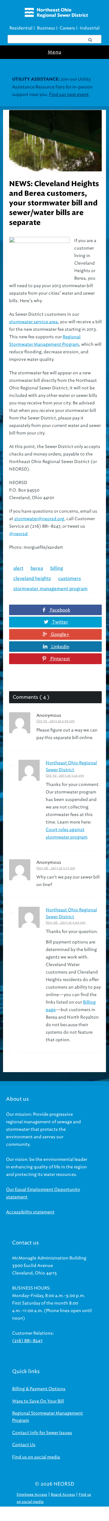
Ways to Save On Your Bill (38, 1401)
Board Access (63, 1494)
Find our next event (69, 94)
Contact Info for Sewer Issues (42, 1432)
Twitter (59, 622)
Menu (54, 52)
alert (18, 568)
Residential (20, 28)
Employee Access (32, 1494)
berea (37, 568)
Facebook (59, 610)
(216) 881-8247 (27, 1340)
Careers (67, 28)
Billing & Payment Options (38, 1388)
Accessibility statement (30, 1212)
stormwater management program (50, 588)
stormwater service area (33, 321)
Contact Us (23, 1444)
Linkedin (59, 646)
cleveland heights (32, 578)
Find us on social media (36, 1457)
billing (56, 568)
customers (69, 578)
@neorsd (18, 533)
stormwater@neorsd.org (39, 518)
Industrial (90, 28)
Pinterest (59, 658)
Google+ (59, 634)
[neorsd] (56, 16)
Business (46, 28)
